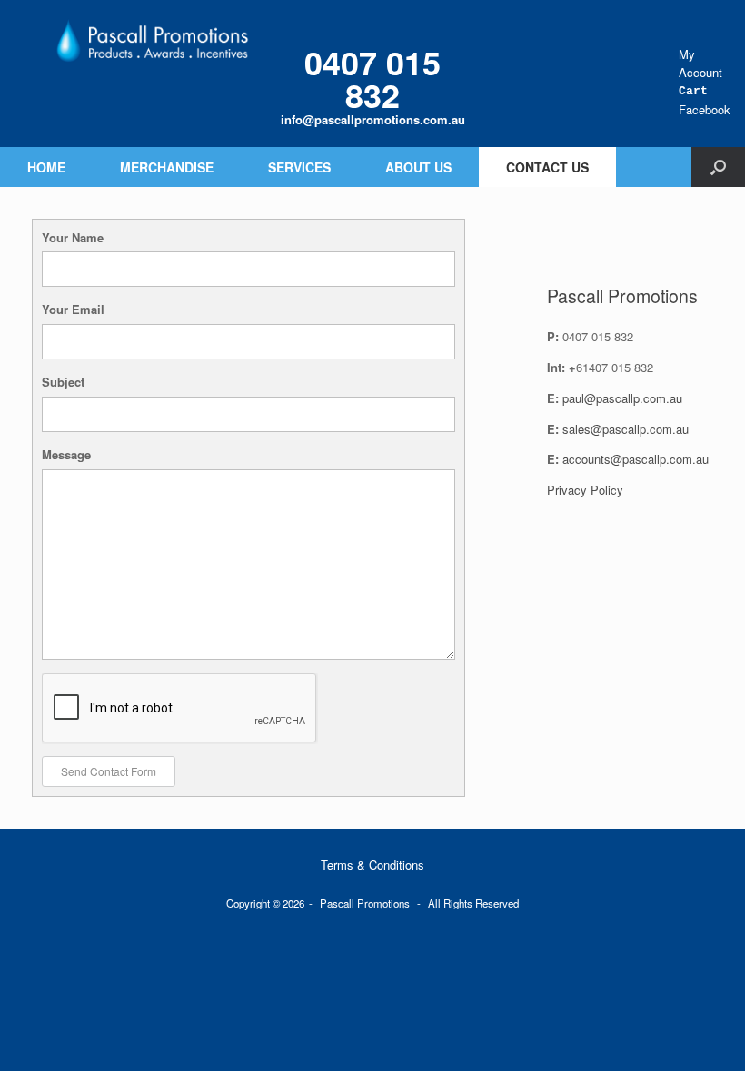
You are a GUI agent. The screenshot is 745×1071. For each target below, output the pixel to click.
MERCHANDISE (167, 167)
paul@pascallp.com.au (622, 398)
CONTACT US (547, 167)
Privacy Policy (585, 489)
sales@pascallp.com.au (625, 428)
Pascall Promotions (365, 903)
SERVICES (299, 167)
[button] (718, 167)
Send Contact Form (108, 771)
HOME (46, 167)
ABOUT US (418, 167)
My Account (700, 63)
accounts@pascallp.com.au (635, 458)
